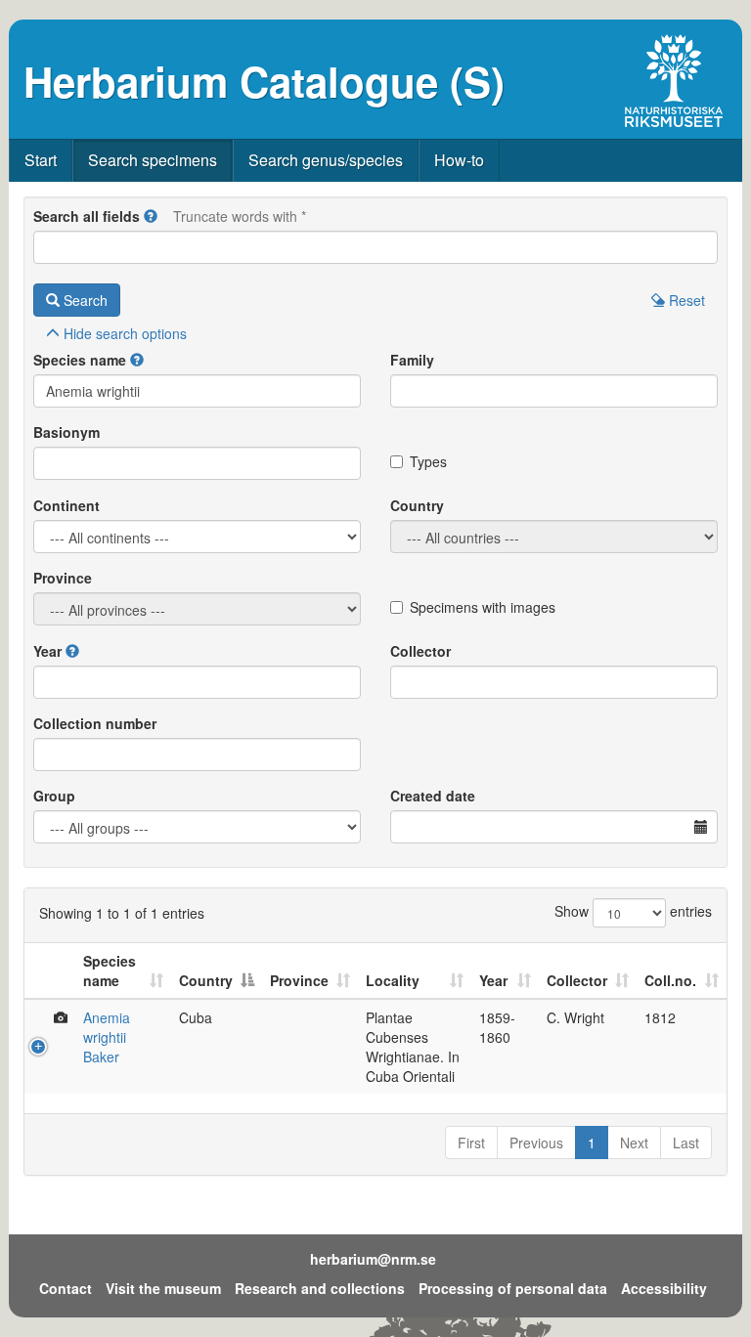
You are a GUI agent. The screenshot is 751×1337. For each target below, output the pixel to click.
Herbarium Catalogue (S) (264, 81)
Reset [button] (685, 300)
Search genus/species (325, 160)
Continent (66, 505)
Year (47, 651)
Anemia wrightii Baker (106, 1037)
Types (428, 461)
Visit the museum (163, 1288)
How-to (459, 160)
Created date (432, 795)
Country (417, 505)
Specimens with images (482, 607)
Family (412, 359)
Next (634, 1142)
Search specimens (152, 160)
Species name (79, 359)
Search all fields (86, 216)
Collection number (94, 723)
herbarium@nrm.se (373, 1259)
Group (54, 795)
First (471, 1142)
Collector (420, 651)
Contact (65, 1288)
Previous (536, 1142)
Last (686, 1142)
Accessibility (664, 1288)
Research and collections (320, 1288)
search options (125, 333)
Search (84, 300)
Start (40, 160)
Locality (393, 980)
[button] (150, 216)
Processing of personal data (513, 1288)
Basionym (66, 432)
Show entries (633, 911)
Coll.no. (670, 980)
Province (62, 577)
